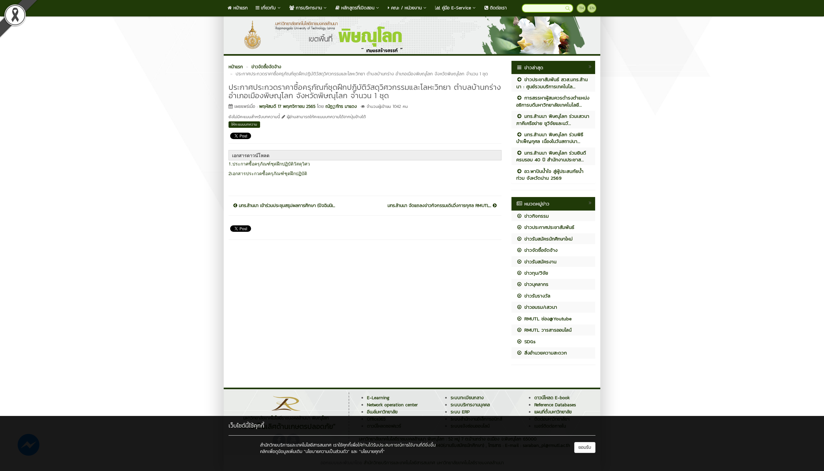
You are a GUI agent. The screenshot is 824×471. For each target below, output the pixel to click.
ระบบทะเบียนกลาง (467, 397)
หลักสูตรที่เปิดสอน (357, 8)
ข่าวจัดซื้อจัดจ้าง (539, 250)
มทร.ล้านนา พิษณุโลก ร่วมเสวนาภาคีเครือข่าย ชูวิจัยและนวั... (552, 119)
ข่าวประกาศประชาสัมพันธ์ (548, 227)
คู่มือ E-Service (455, 8)
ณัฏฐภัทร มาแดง (341, 106)
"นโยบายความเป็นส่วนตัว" (327, 451)
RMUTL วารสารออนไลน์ (547, 330)
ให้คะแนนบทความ (244, 124)
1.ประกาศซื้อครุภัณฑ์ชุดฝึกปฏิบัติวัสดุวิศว (269, 163)
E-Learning (378, 397)
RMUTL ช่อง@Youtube (547, 318)
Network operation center (392, 404)
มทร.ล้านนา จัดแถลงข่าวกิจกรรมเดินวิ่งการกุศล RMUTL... (440, 206)
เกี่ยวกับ (267, 8)
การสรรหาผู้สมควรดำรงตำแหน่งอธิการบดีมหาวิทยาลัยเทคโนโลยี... (552, 101)
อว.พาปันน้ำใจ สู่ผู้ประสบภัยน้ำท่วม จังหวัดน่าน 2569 (550, 174)
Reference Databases (555, 404)
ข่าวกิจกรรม (535, 216)
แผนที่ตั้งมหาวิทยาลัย (553, 412)
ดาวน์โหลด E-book (552, 397)
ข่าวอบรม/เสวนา (539, 307)
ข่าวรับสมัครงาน (539, 261)
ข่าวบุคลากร (535, 284)
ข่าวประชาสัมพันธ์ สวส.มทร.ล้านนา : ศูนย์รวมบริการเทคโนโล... (552, 83)
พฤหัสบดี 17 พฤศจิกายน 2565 (287, 106)
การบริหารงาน (308, 8)
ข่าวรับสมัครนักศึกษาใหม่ (547, 238)
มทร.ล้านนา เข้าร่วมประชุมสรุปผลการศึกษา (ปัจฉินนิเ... (286, 206)
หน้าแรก (240, 8)
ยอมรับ (584, 447)
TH (581, 8)
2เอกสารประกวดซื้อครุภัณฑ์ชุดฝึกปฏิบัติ (268, 173)
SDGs (529, 341)
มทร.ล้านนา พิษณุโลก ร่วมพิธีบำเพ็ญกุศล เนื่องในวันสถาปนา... (549, 138)
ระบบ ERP (460, 412)
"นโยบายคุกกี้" (372, 451)
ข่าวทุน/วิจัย (535, 273)
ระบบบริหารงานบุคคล (470, 404)
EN (592, 8)
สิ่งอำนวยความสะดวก (544, 352)
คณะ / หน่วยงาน (405, 8)
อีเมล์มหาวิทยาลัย (382, 412)
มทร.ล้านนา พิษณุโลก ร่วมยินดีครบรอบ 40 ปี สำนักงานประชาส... (551, 156)
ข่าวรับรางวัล (536, 295)
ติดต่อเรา (497, 8)
